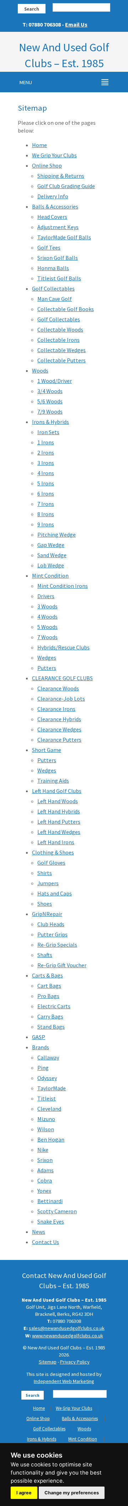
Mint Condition (50, 575)
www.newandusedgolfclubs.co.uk (67, 1335)
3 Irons (45, 462)
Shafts (44, 954)
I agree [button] (24, 1492)
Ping (43, 1067)
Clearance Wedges (59, 729)
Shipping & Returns (60, 175)
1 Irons (45, 442)
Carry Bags (50, 1016)
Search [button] (31, 9)
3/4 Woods (50, 391)
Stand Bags (51, 1026)
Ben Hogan (50, 1139)
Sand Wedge (51, 555)
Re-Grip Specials (57, 944)
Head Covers (52, 216)
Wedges (46, 657)
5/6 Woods (50, 401)
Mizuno (46, 1118)
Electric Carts (53, 1006)
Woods (40, 370)
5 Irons (45, 483)
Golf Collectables (53, 288)
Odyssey (47, 1077)
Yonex (44, 1190)
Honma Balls (53, 268)
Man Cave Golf (54, 298)
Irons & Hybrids (50, 421)
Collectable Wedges (61, 350)
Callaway (48, 1057)
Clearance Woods (58, 688)
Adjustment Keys (58, 226)
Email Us (76, 24)
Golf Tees (48, 247)
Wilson (45, 1129)
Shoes (44, 903)
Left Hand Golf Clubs (56, 790)
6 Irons (45, 493)
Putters (46, 667)
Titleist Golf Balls (59, 278)
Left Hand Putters (58, 821)
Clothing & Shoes (53, 852)
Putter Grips (52, 934)
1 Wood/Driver (54, 380)
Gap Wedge (50, 544)
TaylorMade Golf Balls (64, 237)
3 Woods (47, 606)
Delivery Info (52, 196)
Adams (45, 1170)
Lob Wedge (50, 565)
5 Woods (47, 626)
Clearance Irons (56, 708)
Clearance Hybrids (59, 719)
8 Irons (45, 514)
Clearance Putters (59, 739)
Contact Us (45, 1241)
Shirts (44, 872)
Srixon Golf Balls (57, 257)
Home (39, 144)
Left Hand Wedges (58, 831)
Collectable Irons (58, 339)
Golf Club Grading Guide (66, 185)
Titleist (46, 1098)
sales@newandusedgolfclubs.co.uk (67, 1328)
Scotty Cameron (57, 1211)
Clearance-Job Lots (61, 698)
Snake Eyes (50, 1221)
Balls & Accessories (55, 206)
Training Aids (53, 780)
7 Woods (47, 637)
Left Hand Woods (57, 801)
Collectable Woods (60, 329)
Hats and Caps (54, 893)
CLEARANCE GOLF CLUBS (62, 678)
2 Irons (45, 452)
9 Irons (45, 524)
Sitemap (48, 1362)
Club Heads (50, 924)
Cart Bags (49, 985)
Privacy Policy (75, 1362)
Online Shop (47, 165)
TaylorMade (51, 1088)
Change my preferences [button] (71, 1492)
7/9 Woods (50, 411)
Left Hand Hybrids (58, 811)
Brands (40, 1047)
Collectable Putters (61, 360)
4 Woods (47, 616)
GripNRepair (47, 913)
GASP (38, 1036)
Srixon (45, 1159)
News (38, 1231)
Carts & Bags (47, 975)
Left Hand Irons (55, 842)
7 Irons (45, 503)
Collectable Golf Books (65, 309)
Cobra (44, 1180)
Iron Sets (48, 432)
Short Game (46, 749)
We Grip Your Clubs (54, 155)
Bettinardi (50, 1200)
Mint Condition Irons (62, 585)
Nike (42, 1149)
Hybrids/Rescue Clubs (63, 647)
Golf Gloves (51, 862)
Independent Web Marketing (64, 1381)
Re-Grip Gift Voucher (61, 965)
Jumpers (48, 883)
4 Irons (45, 473)
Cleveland (49, 1108)
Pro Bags (48, 995)
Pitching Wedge (56, 534)
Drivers (45, 596)
